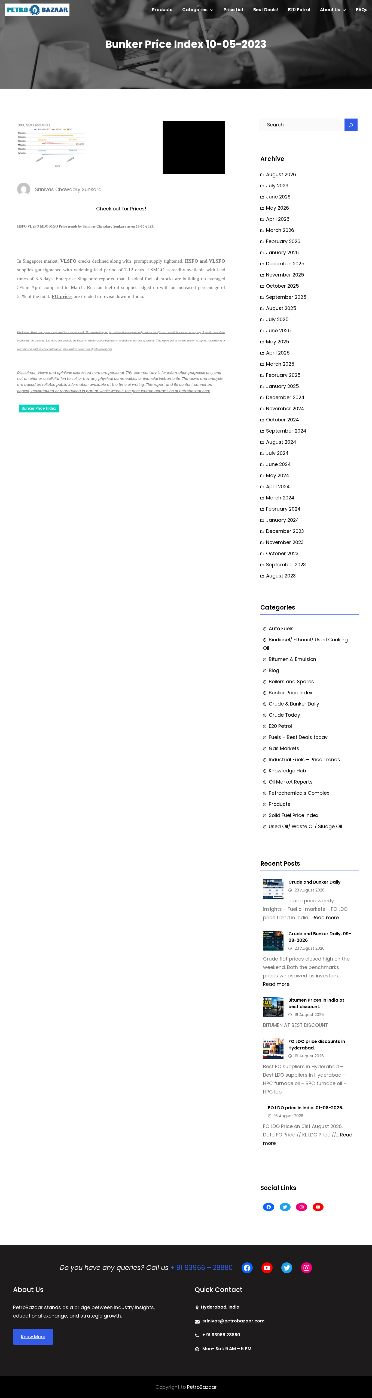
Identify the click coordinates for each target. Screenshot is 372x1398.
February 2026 (283, 241)
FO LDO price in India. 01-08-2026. (305, 1108)
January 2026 (282, 252)
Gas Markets (284, 748)
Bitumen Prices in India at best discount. (316, 1003)
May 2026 (277, 207)
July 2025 (277, 319)
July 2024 (277, 453)
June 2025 (278, 330)
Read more (325, 917)
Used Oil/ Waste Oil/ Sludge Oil (305, 826)
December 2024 (285, 397)
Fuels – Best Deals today (298, 737)
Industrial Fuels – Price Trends (304, 759)
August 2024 (281, 442)
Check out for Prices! (121, 208)
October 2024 (282, 419)
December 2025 (285, 263)
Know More (33, 1337)
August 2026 (281, 174)
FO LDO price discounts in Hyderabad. (316, 1044)
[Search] (351, 125)
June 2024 (278, 464)
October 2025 (282, 285)
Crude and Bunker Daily (314, 882)
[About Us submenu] (344, 10)
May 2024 (277, 475)
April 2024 (278, 486)
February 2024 (283, 508)
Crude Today (284, 715)
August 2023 (281, 575)
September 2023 (286, 564)
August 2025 (281, 308)
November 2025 (285, 274)
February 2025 (283, 375)
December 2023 (285, 531)
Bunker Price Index (39, 408)
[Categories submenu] (212, 10)
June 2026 (278, 196)
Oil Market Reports (291, 781)
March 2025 (280, 364)
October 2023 (282, 553)
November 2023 (285, 542)
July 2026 (277, 185)
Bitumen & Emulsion (292, 659)
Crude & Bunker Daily (294, 703)
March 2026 (280, 230)
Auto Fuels (281, 628)
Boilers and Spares (291, 681)
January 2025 (282, 386)
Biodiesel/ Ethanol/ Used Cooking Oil (305, 643)
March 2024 (280, 497)
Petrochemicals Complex (299, 793)
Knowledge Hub (287, 770)
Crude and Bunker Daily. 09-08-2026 (319, 937)
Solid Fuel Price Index (293, 815)
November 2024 (285, 408)
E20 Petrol (280, 726)
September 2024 (286, 430)
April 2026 (277, 219)
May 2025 (277, 341)
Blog (274, 670)
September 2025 (286, 297)
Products (279, 804)
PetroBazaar (202, 1387)
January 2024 (282, 520)
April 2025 (278, 352)
